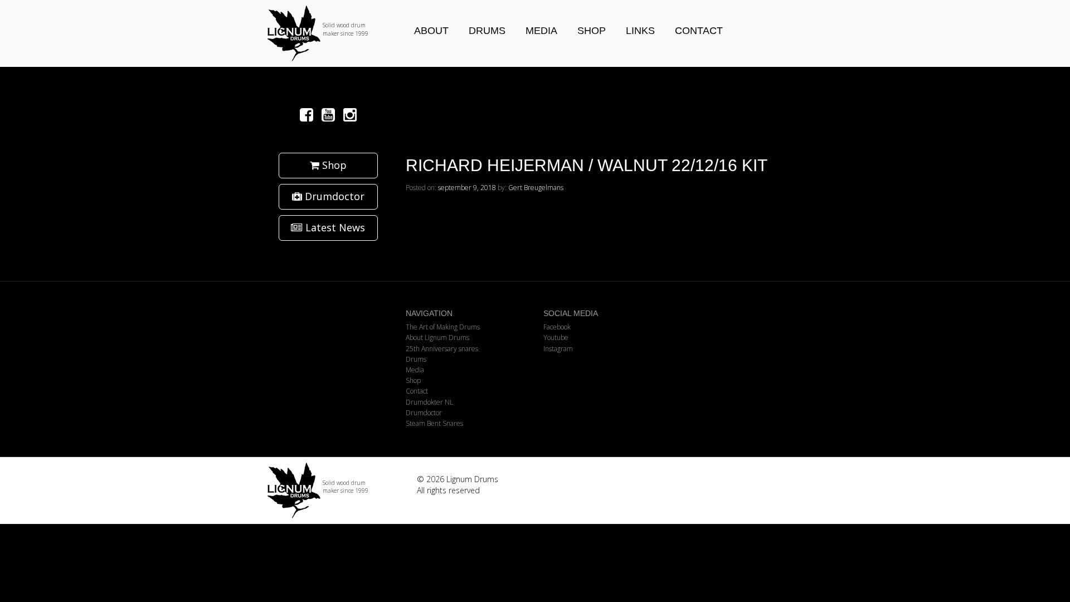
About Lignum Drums (437, 337)
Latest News (334, 227)
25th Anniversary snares (442, 348)
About (431, 30)
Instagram (558, 348)
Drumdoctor (333, 196)
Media (541, 30)
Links (640, 30)
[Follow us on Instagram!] (350, 114)
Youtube (555, 337)
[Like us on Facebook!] (308, 114)
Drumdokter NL (429, 402)
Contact (699, 30)
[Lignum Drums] (328, 33)
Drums (487, 30)
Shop (591, 30)
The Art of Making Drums (443, 327)
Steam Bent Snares (434, 423)
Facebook (557, 327)
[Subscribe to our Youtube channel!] (330, 114)
